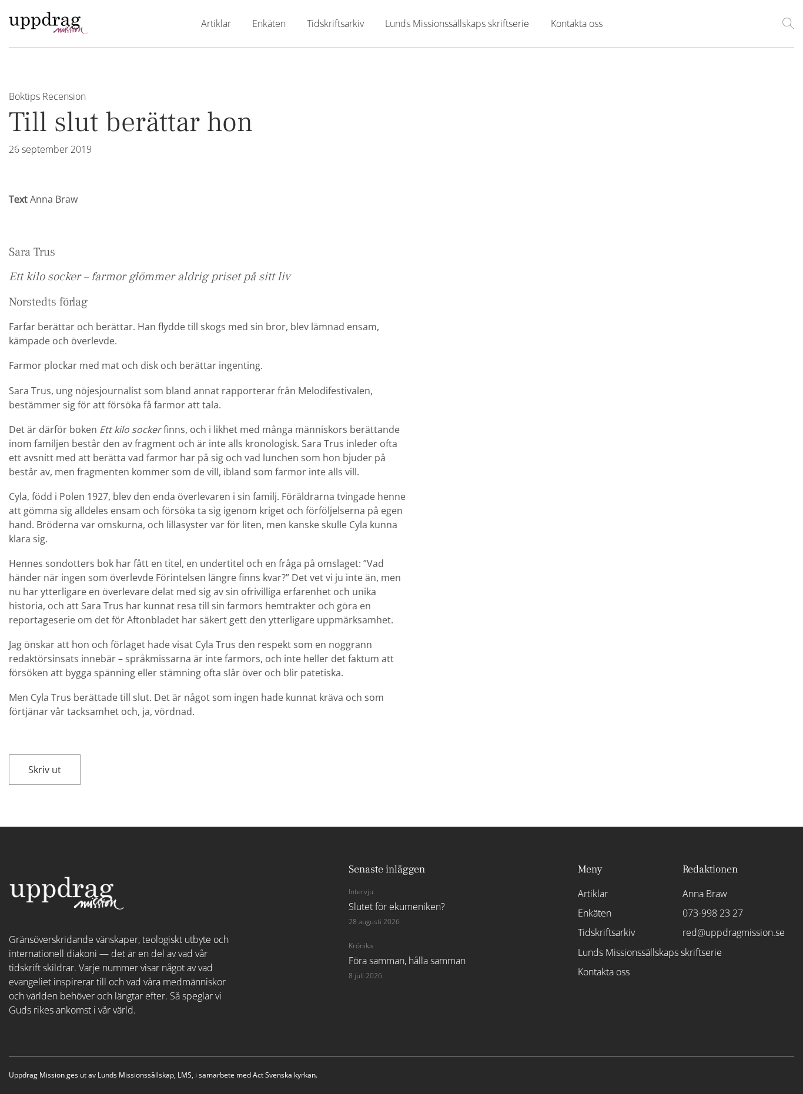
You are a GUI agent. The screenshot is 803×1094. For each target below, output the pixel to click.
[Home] (48, 31)
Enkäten (269, 23)
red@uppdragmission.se (728, 932)
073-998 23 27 (712, 913)
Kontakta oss (577, 23)
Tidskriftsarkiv (335, 23)
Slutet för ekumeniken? (397, 906)
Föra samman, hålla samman (407, 960)
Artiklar (216, 23)
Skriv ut (44, 769)
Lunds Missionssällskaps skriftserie (457, 23)
